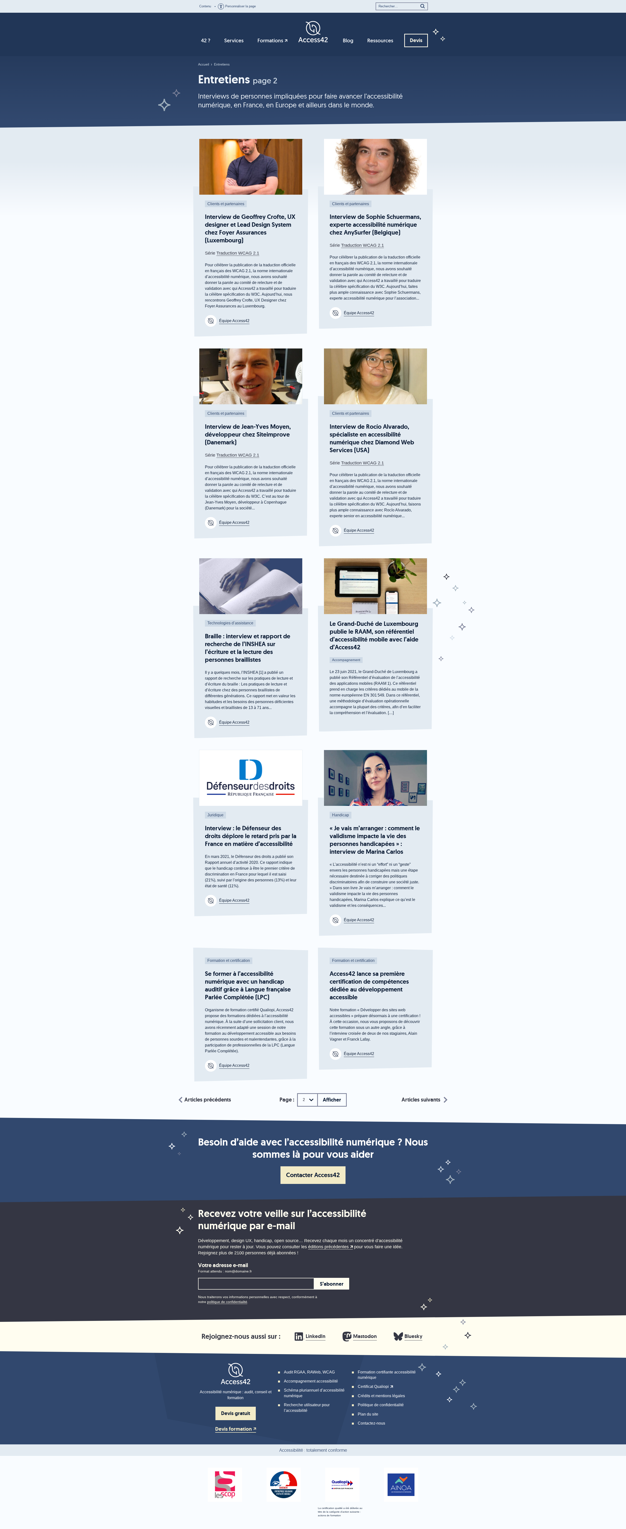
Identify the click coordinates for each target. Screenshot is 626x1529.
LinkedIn (315, 1336)
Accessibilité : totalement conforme (313, 1450)
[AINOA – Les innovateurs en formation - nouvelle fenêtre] (401, 1484)
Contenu (205, 6)
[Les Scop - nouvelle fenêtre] (225, 1484)
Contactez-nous (371, 1423)
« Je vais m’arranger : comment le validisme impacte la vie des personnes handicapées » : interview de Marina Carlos (375, 840)
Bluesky (413, 1336)
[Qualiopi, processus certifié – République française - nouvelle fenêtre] (342, 1484)
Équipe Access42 (234, 321)
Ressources (380, 40)
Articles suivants (421, 1099)
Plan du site (368, 1414)
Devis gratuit (235, 1413)
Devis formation (233, 1429)
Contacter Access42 (313, 1175)
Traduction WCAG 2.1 (237, 253)
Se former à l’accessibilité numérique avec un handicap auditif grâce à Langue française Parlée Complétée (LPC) (248, 985)
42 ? (205, 40)
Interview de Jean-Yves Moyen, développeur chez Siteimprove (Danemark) (248, 434)
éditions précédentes (328, 1246)
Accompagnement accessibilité (311, 1381)
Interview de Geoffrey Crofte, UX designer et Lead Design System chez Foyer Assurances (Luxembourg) (250, 228)
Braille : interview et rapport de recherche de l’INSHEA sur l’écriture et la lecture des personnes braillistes (247, 648)
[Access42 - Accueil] (313, 31)
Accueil (203, 64)
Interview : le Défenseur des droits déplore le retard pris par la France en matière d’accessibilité (250, 836)
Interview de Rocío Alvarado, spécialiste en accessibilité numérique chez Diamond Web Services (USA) (372, 438)
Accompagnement (346, 660)
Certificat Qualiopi (373, 1386)
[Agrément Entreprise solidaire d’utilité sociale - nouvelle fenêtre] (283, 1484)
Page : (286, 1099)
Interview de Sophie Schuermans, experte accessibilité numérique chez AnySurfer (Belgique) (375, 224)
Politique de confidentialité (381, 1405)
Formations (270, 40)
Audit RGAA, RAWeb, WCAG (309, 1372)
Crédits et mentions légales (381, 1396)
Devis (416, 40)
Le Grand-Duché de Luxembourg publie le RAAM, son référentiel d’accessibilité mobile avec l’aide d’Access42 (374, 635)
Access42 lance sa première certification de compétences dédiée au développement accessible (369, 985)
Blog (348, 40)
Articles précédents (207, 1099)
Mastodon (365, 1336)
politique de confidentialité (227, 1302)
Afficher (332, 1099)
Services (234, 40)
